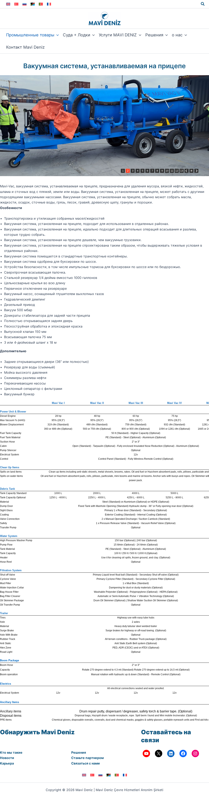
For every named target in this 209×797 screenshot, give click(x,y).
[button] (203, 4)
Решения (78, 752)
